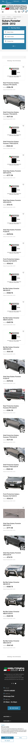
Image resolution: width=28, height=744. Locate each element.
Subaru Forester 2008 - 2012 (9, 89)
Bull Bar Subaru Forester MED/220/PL (11, 348)
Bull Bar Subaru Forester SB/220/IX (11, 583)
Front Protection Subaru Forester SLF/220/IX (11, 495)
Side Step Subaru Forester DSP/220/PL (12, 172)
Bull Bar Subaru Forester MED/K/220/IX (11, 612)
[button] (3, 725)
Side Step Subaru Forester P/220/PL (12, 230)
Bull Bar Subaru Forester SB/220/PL (11, 289)
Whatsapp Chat (9, 696)
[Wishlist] (22, 12)
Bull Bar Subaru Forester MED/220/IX (11, 642)
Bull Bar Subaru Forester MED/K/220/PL (11, 319)
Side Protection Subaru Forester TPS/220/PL (11, 113)
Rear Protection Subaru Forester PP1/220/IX (11, 407)
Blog (3, 1)
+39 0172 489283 (9, 690)
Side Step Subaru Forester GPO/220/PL (12, 201)
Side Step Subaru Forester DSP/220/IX (12, 524)
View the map (15, 708)
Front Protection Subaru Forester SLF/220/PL (11, 260)
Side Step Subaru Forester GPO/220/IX (12, 554)
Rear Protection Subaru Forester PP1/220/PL (11, 84)
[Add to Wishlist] (23, 67)
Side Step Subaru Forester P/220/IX (12, 377)
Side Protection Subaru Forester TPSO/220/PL (11, 142)
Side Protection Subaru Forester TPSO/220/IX (11, 465)
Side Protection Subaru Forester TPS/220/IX (11, 436)
